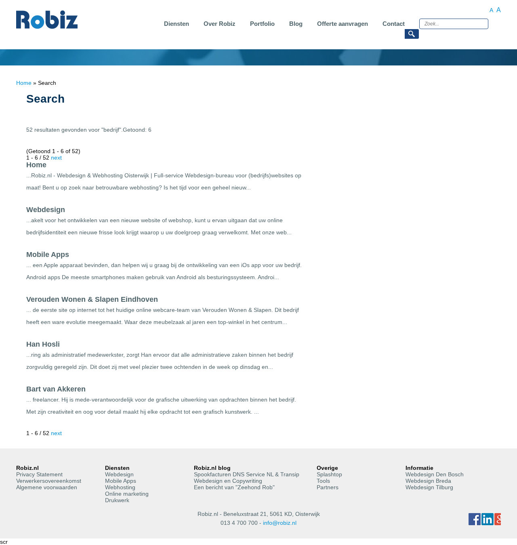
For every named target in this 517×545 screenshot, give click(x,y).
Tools (323, 481)
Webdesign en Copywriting (228, 481)
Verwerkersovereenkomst (48, 481)
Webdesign (45, 210)
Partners (327, 487)
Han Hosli (43, 344)
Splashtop (329, 474)
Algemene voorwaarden (46, 487)
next (56, 157)
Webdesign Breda (428, 481)
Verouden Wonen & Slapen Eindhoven (92, 299)
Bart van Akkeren (56, 389)
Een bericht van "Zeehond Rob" (234, 487)
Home (24, 83)
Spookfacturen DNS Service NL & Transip (246, 474)
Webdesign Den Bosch (435, 474)
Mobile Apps (47, 254)
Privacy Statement (39, 474)
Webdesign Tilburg (429, 487)
